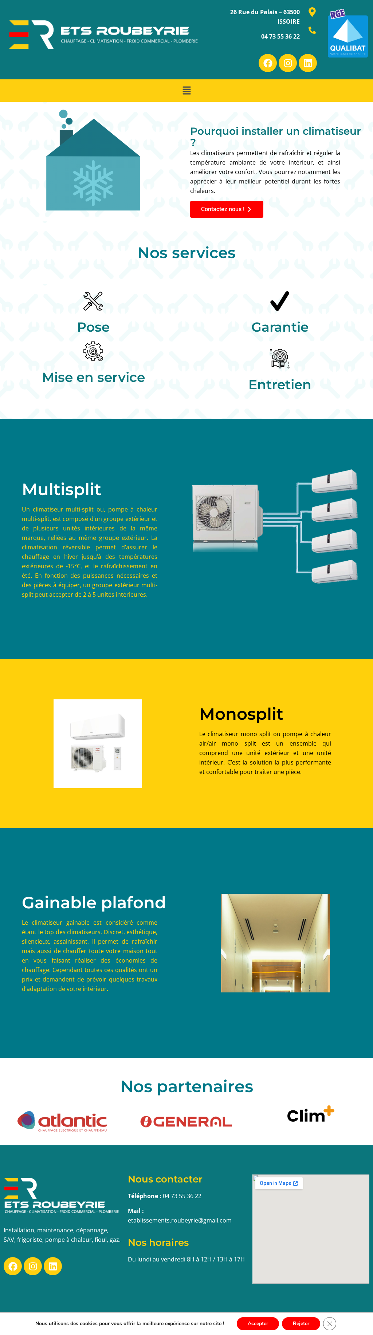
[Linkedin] (308, 63)
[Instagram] (288, 63)
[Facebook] (268, 63)
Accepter (258, 1323)
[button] (186, 90)
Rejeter (301, 1323)
